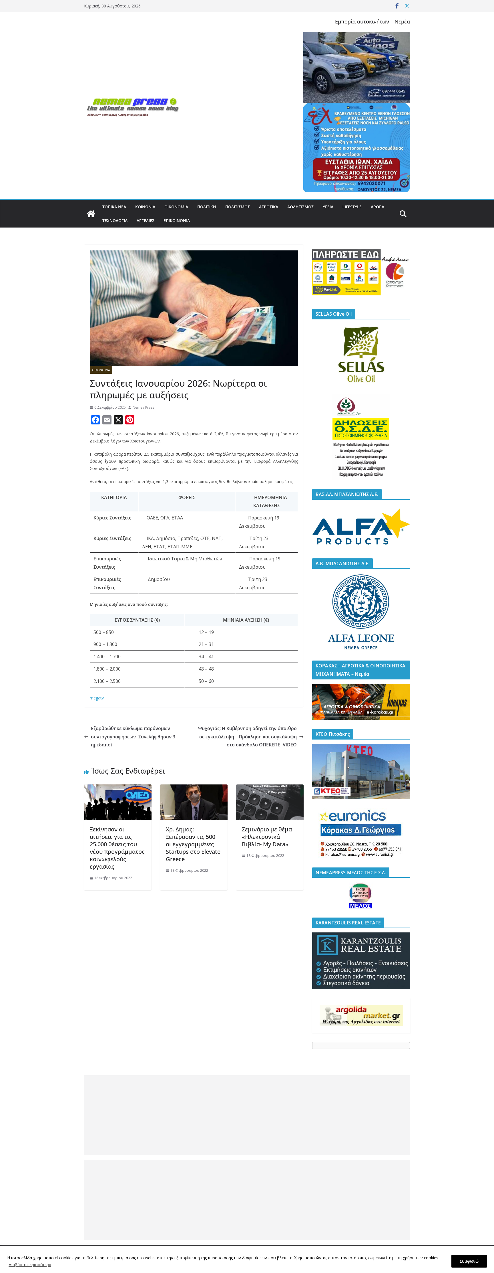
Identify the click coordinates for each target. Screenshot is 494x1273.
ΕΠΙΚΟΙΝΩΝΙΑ (177, 220)
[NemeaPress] (91, 214)
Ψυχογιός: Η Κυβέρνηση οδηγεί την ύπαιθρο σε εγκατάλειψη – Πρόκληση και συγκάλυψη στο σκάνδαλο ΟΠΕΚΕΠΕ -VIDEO (247, 736)
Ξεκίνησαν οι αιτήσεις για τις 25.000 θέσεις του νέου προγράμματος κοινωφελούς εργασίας (117, 847)
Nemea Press (143, 407)
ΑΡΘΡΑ (377, 206)
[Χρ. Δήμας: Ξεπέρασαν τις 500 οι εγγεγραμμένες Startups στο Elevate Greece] (194, 788)
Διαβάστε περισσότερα (30, 1264)
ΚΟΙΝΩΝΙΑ (145, 206)
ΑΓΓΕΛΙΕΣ (145, 220)
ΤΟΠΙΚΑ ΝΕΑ (114, 206)
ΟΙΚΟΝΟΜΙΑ (176, 206)
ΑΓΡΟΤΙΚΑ (268, 206)
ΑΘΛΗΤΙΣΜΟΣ (300, 206)
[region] (247, 1259)
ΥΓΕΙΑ (328, 206)
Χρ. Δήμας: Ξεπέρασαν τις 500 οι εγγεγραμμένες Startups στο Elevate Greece (193, 844)
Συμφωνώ (469, 1261)
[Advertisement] (247, 1115)
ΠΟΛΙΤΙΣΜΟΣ (237, 206)
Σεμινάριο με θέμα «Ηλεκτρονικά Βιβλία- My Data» (267, 836)
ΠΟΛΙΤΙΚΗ (206, 206)
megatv (97, 698)
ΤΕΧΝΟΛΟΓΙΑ (115, 220)
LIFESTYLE (352, 206)
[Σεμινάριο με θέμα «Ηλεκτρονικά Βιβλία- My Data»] (270, 788)
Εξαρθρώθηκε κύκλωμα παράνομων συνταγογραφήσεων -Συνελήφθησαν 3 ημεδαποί (133, 736)
